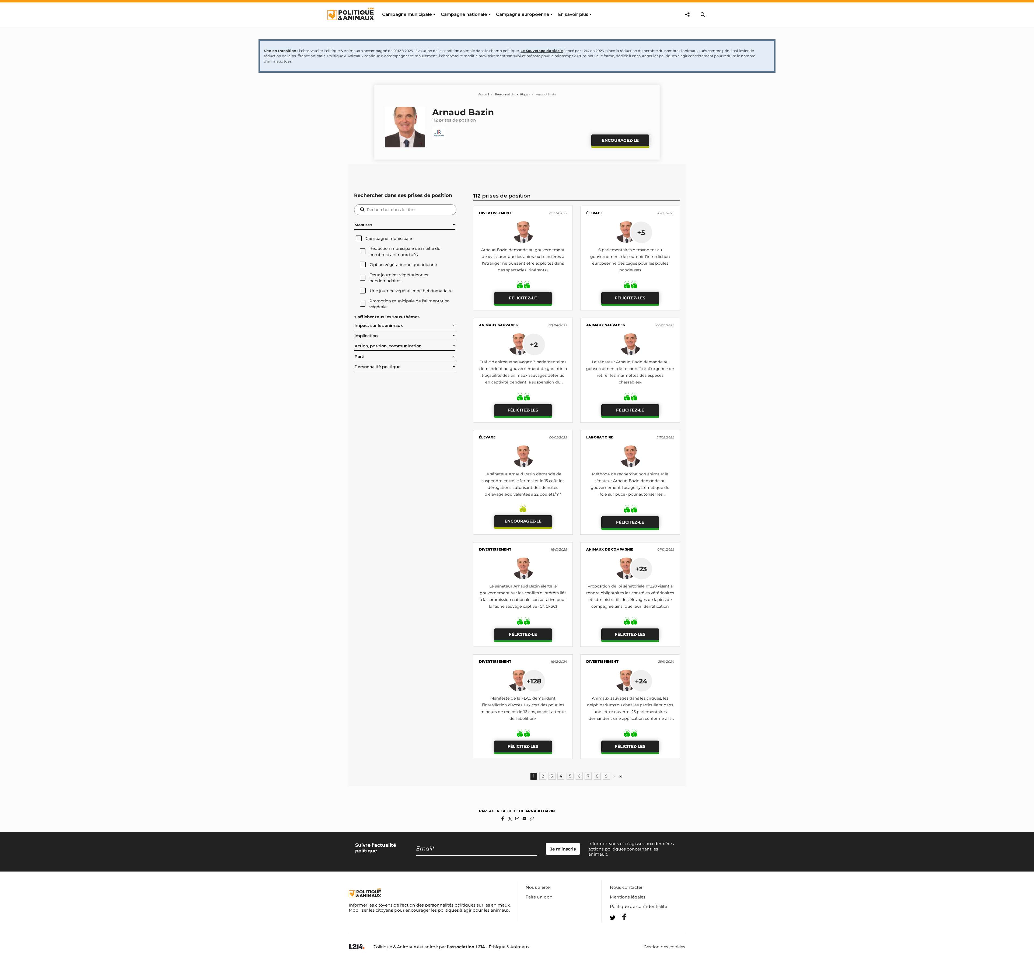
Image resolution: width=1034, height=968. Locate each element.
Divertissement (495, 213)
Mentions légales (627, 897)
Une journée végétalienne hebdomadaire (411, 290)
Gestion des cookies (664, 947)
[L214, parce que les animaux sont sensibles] (357, 946)
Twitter (620, 927)
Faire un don (539, 897)
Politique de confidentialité (638, 906)
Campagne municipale (389, 238)
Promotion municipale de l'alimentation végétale (409, 304)
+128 (534, 681)
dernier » (621, 777)
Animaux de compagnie (609, 549)
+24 (641, 681)
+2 (534, 345)
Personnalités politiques (512, 94)
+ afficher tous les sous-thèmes (387, 316)
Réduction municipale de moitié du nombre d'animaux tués (405, 251)
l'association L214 (466, 946)
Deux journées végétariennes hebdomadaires (398, 277)
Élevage (594, 213)
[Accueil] (350, 25)
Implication (366, 335)
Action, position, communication (388, 346)
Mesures (363, 225)
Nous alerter (538, 887)
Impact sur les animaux (379, 325)
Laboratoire (599, 437)
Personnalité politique (378, 366)
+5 (641, 233)
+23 (641, 569)
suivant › (614, 777)
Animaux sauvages (498, 325)
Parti (359, 356)
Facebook (620, 917)
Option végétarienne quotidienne (403, 264)
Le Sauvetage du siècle (542, 51)
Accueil (483, 94)
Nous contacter (626, 887)
